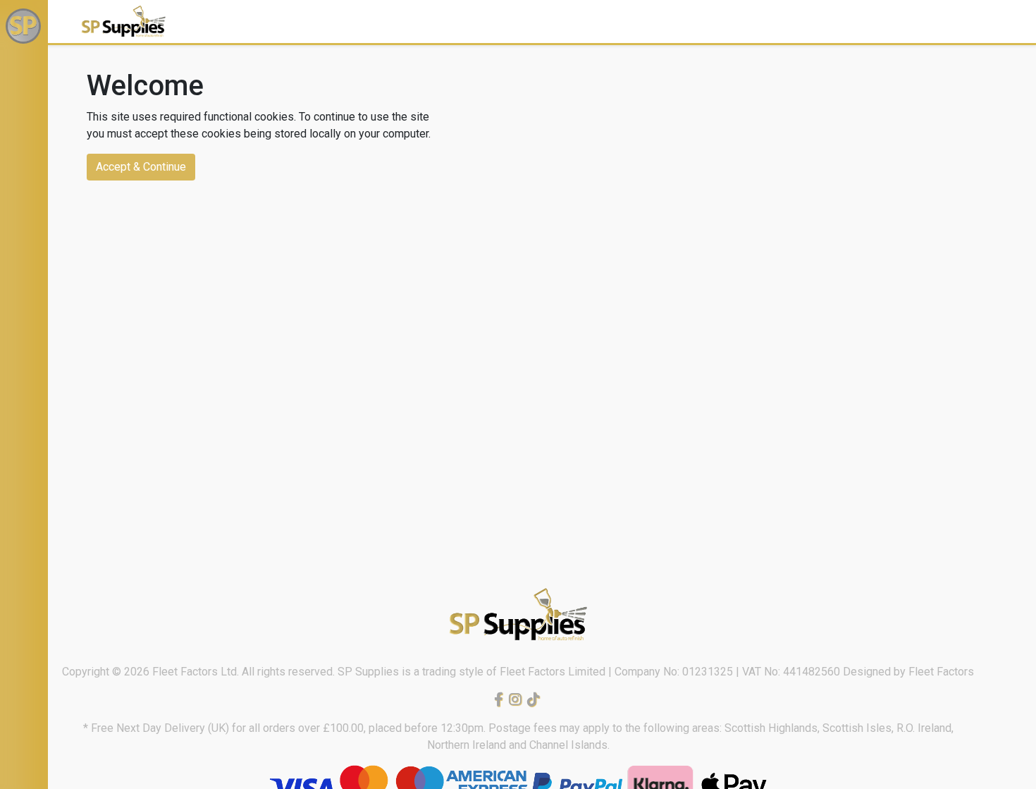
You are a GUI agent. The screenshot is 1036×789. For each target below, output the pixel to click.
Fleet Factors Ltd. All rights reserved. (245, 671)
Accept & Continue (141, 166)
